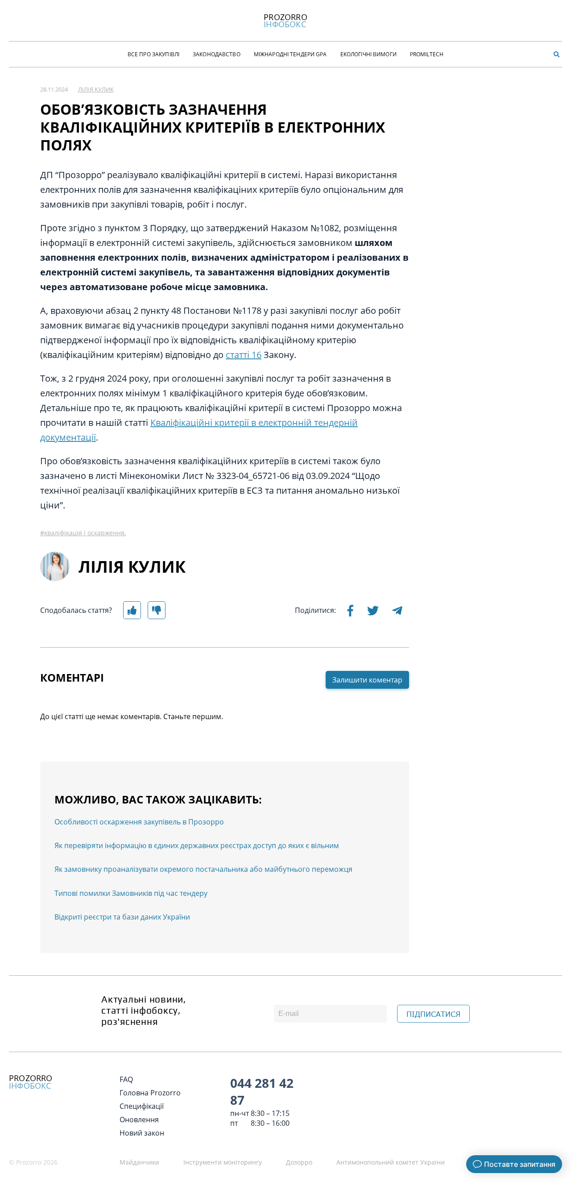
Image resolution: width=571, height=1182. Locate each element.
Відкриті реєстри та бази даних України (122, 917)
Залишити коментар (367, 680)
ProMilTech (426, 54)
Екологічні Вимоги (368, 54)
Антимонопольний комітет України (390, 1162)
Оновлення (139, 1119)
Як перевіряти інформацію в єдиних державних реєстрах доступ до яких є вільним (196, 845)
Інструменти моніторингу (222, 1162)
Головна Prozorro (150, 1093)
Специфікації (142, 1106)
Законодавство (216, 54)
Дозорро (299, 1162)
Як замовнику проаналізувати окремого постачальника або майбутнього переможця (203, 869)
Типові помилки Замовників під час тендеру (130, 893)
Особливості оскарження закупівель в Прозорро (139, 822)
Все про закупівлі (153, 54)
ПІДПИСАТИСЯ (433, 1014)
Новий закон (142, 1133)
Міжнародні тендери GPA (290, 54)
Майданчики (139, 1162)
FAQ (126, 1079)
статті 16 (243, 355)
